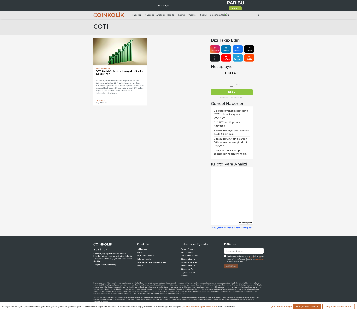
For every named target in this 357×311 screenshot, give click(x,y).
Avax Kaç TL (186, 276)
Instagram (215, 50)
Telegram (238, 59)
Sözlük (203, 15)
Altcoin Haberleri (188, 266)
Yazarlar (192, 15)
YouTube (226, 59)
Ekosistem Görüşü (219, 15)
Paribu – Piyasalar (188, 249)
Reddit (249, 59)
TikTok (249, 50)
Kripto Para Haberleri (189, 256)
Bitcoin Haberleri (188, 259)
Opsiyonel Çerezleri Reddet (338, 306)
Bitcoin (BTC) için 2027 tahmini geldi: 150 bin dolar (231, 132)
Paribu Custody (187, 252)
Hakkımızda (142, 249)
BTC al (232, 92)
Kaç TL (170, 15)
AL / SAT (235, 8)
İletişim (140, 266)
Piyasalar (149, 15)
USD (237, 84)
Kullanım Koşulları (144, 259)
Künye (140, 252)
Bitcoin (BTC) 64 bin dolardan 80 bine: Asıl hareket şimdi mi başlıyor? (230, 142)
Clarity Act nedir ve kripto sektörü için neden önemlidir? (230, 152)
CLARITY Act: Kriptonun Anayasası (227, 124)
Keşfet (181, 15)
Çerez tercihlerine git (281, 306)
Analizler (160, 15)
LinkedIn (226, 50)
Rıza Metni (259, 260)
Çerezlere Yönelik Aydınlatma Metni (152, 262)
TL (231, 84)
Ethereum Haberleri (189, 262)
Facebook (237, 50)
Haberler (136, 15)
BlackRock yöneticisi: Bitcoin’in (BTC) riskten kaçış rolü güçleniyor (231, 114)
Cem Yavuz (100, 100)
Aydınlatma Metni (256, 258)
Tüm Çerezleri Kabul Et (307, 306)
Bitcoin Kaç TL (187, 269)
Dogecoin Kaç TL (188, 272)
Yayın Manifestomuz (145, 256)
